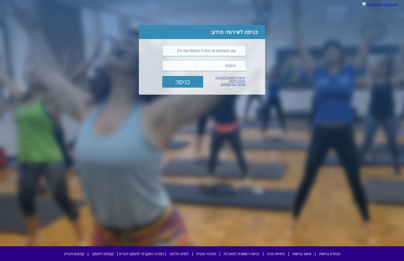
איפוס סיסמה (237, 81)
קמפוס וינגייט (74, 253)
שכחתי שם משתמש (233, 84)
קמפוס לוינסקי (103, 253)
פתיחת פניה (276, 253)
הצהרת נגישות (329, 253)
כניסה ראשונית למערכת (230, 77)
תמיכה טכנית (206, 253)
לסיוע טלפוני (179, 253)
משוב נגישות (301, 253)
